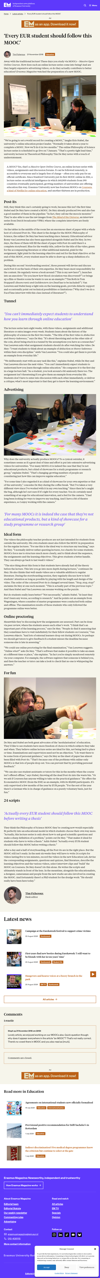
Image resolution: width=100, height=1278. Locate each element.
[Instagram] (54, 1235)
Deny (67, 1267)
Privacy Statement (71, 1273)
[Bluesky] (79, 1235)
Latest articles (17, 14)
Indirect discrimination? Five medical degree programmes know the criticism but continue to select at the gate (59, 1149)
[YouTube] (73, 1235)
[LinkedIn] (60, 1235)
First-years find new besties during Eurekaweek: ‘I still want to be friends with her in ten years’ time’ (57, 955)
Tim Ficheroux (19, 54)
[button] (95, 1249)
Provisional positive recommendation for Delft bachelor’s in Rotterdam (57, 1127)
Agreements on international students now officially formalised (59, 1102)
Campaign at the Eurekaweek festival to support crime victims (58, 931)
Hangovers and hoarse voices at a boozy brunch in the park (53, 978)
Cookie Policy (59, 1273)
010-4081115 (14, 1238)
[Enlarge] (93, 397)
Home (6, 14)
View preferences (86, 1267)
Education (50, 54)
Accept (47, 1267)
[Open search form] (85, 5)
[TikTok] (67, 1235)
